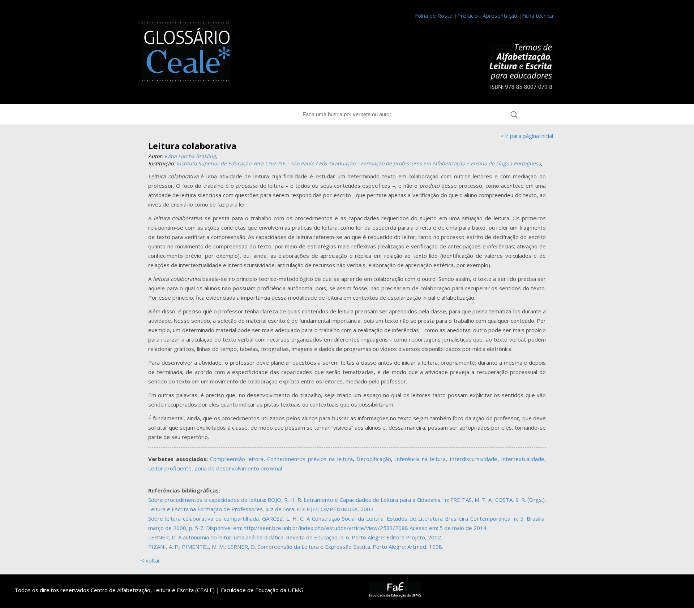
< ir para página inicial (527, 135)
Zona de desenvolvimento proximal (238, 468)
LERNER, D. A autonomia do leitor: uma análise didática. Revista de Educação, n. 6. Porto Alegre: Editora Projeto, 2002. (295, 537)
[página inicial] (190, 52)
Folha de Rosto (434, 15)
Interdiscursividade (473, 458)
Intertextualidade (522, 458)
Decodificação (373, 458)
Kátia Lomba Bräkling (190, 156)
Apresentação (500, 15)
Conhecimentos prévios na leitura (310, 458)
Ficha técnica (537, 15)
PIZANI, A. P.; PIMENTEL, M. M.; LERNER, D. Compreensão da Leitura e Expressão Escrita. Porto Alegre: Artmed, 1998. (295, 546)
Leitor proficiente (170, 468)
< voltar (150, 560)
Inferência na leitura (420, 458)
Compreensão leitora (237, 458)
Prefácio (467, 15)
